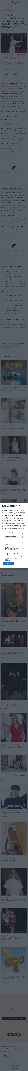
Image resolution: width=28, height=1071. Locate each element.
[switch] (22, 537)
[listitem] (14, 533)
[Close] (24, 505)
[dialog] (14, 535)
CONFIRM (8, 563)
